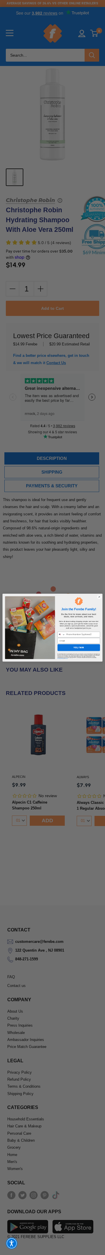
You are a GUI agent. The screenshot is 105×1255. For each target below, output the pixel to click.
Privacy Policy (60, 658)
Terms (66, 658)
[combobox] (61, 634)
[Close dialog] (99, 597)
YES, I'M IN (79, 647)
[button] (12, 1243)
